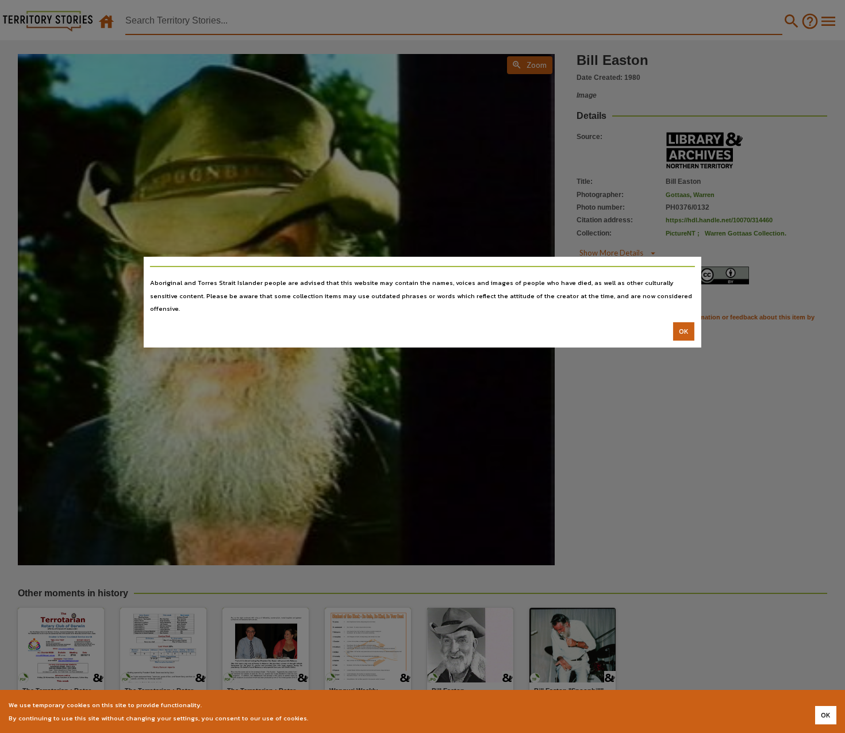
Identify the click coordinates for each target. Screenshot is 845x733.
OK (684, 331)
